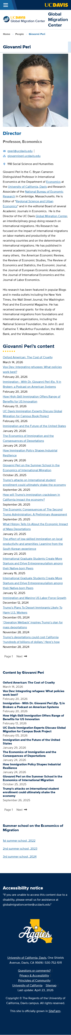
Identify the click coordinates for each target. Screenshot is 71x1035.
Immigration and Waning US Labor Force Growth (34, 598)
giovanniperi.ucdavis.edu (24, 156)
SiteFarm (54, 1011)
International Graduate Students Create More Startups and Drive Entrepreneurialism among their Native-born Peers (33, 563)
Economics (53, 182)
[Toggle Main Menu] (5, 5)
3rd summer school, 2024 (20, 856)
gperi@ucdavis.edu (20, 151)
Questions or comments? (34, 970)
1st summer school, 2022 (19, 840)
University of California (27, 985)
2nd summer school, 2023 (20, 848)
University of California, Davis (27, 186)
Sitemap (51, 985)
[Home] (24, 19)
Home (6, 34)
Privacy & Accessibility (34, 975)
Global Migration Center (58, 19)
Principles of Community (34, 980)
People (19, 34)
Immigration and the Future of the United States (34, 426)
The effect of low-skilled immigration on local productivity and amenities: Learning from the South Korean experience (33, 544)
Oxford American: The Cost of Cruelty (28, 357)
